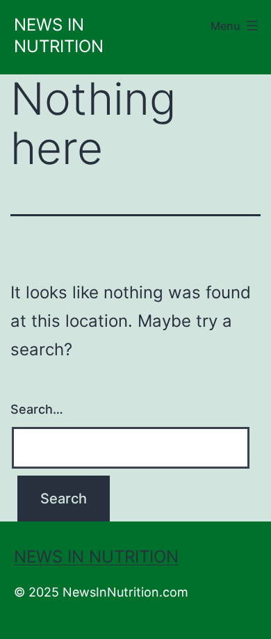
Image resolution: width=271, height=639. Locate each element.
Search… (36, 409)
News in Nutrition (96, 557)
